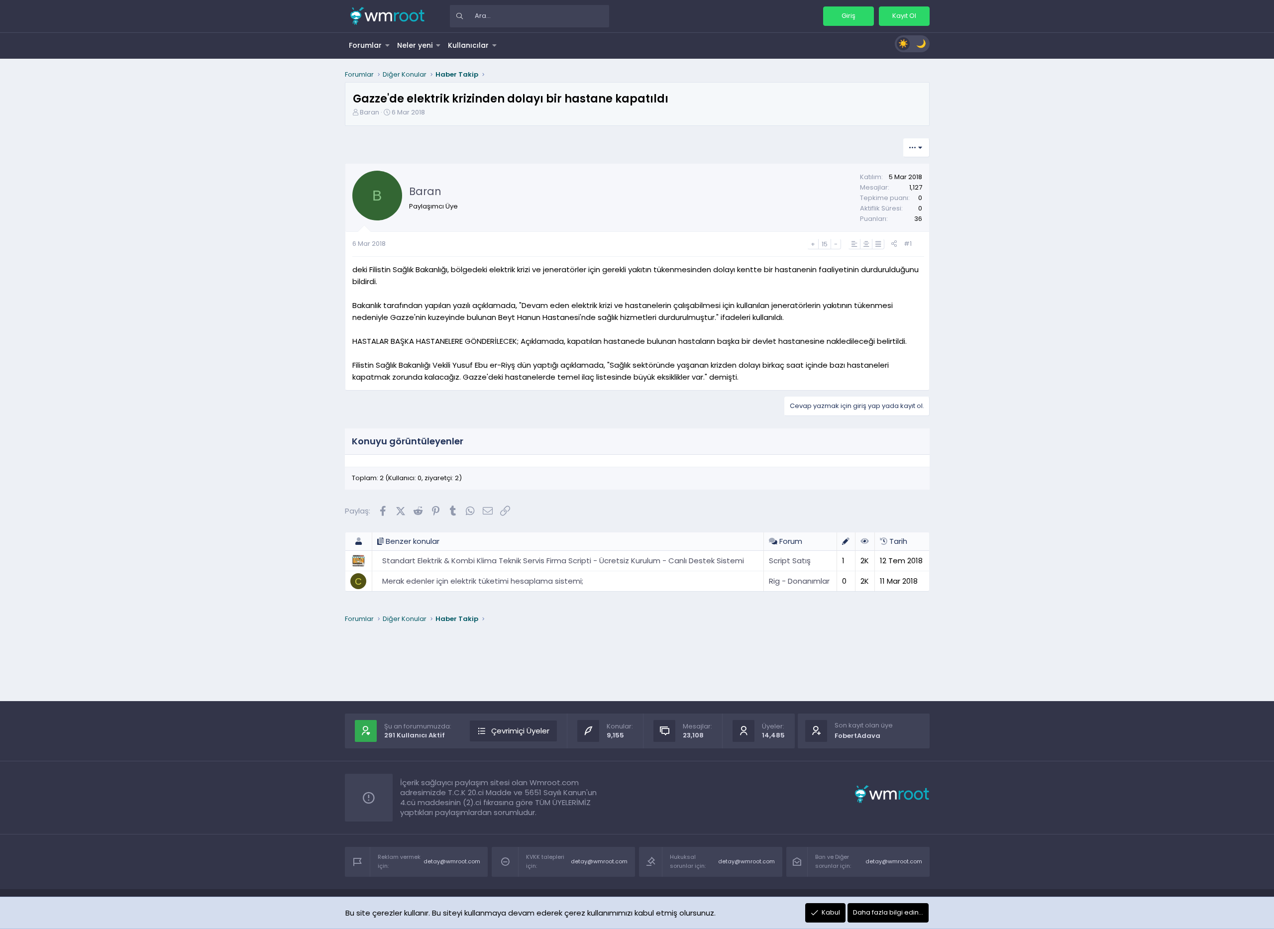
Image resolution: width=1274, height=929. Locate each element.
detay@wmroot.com (452, 861)
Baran (369, 112)
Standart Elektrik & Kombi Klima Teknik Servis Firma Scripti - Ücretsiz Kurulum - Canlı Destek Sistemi (563, 560)
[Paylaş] (894, 244)
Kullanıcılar (468, 45)
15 (825, 244)
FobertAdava (857, 735)
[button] (387, 45)
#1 (908, 243)
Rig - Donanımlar (799, 581)
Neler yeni (414, 45)
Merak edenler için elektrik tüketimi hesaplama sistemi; (482, 581)
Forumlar (365, 45)
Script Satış (790, 560)
